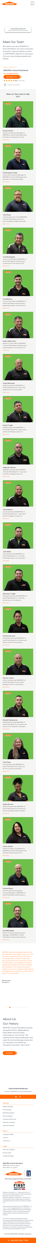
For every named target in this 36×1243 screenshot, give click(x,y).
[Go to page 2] (12, 1007)
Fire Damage (7, 1110)
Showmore (6, 139)
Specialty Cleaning (9, 1122)
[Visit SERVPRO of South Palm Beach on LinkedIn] (16, 1097)
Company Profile (8, 1134)
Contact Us (6, 1141)
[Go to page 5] (18, 1007)
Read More (9, 1053)
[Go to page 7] (22, 1007)
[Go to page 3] (14, 1007)
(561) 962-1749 (11, 77)
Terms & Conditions (9, 1149)
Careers (5, 1137)
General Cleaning (8, 1125)
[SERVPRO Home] (9, 3)
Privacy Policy (7, 1153)
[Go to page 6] (20, 1007)
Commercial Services (9, 1119)
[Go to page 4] (16, 1007)
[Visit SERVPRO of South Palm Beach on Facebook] (20, 1097)
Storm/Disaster (8, 1116)
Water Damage (8, 1106)
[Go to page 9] (26, 1007)
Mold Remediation (9, 1113)
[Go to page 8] (24, 1007)
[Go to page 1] (10, 1007)
